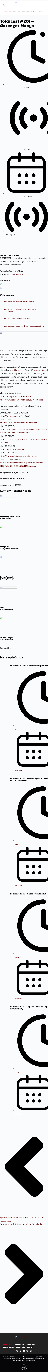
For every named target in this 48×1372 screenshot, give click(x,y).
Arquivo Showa (40, 370)
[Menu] (4, 5)
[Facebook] (27, 1351)
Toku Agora (17, 12)
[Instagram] (24, 1351)
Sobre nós (20, 1347)
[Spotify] (17, 1351)
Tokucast (8, 12)
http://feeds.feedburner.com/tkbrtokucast (18, 422)
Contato (31, 1347)
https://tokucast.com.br (10, 416)
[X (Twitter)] (30, 1351)
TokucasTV (25, 12)
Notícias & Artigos (37, 12)
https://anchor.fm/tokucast (12, 449)
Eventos (24, 14)
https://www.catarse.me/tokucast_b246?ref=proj (21, 399)
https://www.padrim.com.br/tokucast (16, 396)
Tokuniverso (8, 1347)
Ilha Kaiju (18, 370)
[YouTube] (20, 1351)
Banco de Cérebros (15, 274)
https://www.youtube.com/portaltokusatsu (18, 455)
